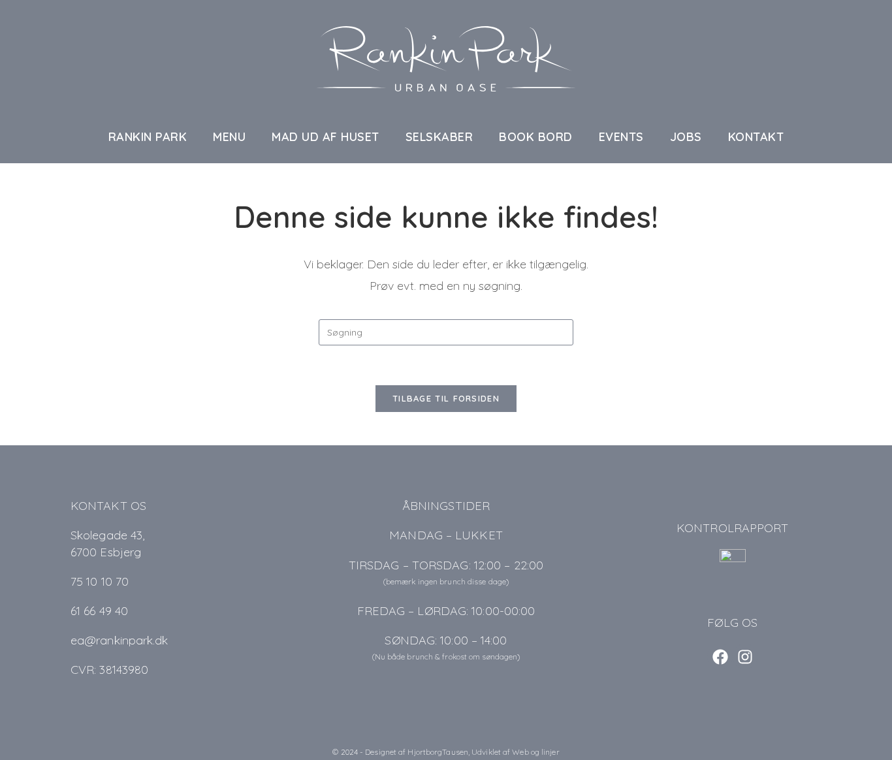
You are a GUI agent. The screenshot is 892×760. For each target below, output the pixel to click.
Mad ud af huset (325, 136)
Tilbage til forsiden (446, 398)
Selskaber (439, 136)
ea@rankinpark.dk (119, 640)
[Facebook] (719, 656)
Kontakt (756, 136)
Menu (229, 136)
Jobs (686, 136)
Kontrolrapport (732, 527)
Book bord (536, 136)
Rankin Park (147, 136)
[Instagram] (745, 656)
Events (621, 136)
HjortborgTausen (437, 752)
